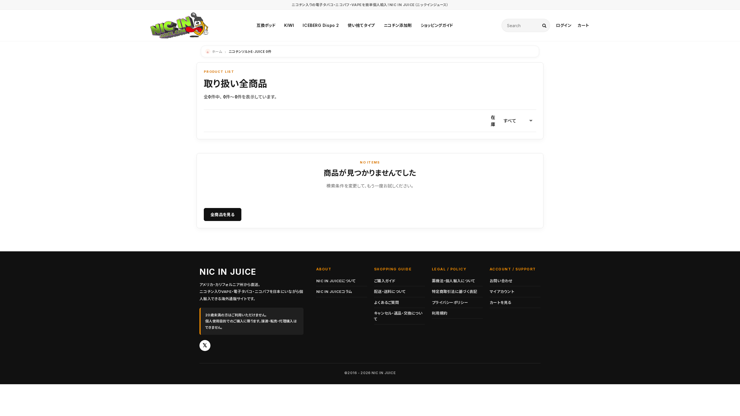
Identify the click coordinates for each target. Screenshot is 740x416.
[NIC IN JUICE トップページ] (179, 25)
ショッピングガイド (437, 25)
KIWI (289, 25)
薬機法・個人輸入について (453, 280)
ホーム (217, 51)
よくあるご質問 (386, 302)
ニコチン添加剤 (398, 25)
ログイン (563, 25)
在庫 (493, 120)
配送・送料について (390, 291)
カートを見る (500, 302)
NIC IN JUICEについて (336, 280)
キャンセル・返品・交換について (398, 316)
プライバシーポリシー (450, 302)
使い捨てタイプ (361, 25)
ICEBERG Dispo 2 (321, 25)
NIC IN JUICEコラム (334, 291)
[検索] (544, 25)
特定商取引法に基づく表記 (454, 291)
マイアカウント (502, 291)
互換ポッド (265, 25)
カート (583, 25)
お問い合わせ (501, 280)
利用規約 (439, 313)
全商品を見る (222, 214)
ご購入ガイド (384, 280)
